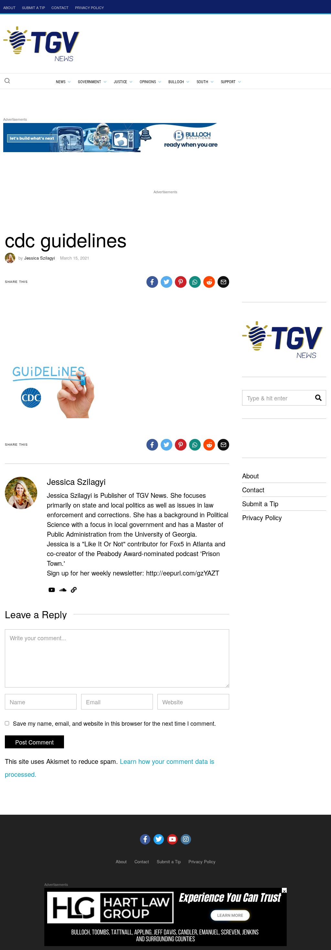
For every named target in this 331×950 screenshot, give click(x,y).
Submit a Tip (260, 503)
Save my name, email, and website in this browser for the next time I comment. (114, 723)
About (250, 475)
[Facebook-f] (145, 839)
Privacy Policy (262, 517)
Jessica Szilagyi (39, 258)
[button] (7, 80)
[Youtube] (172, 839)
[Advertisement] (165, 209)
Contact (253, 489)
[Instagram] (186, 839)
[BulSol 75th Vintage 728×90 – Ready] (121, 136)
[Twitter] (159, 839)
